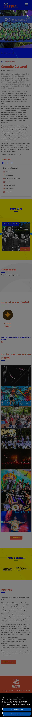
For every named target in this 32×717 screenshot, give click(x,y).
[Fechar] (30, 695)
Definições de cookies (17, 709)
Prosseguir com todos (17, 714)
